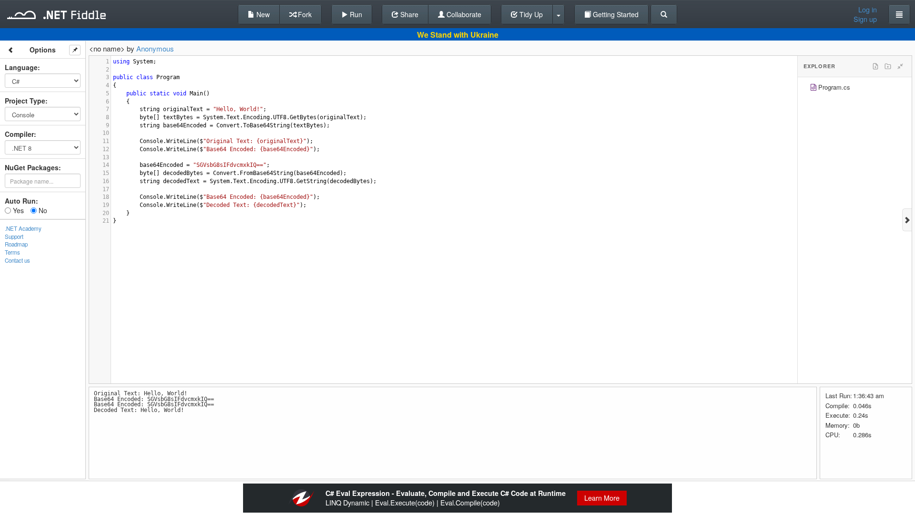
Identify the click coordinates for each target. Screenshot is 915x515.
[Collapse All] (900, 66)
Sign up (865, 19)
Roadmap (16, 244)
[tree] (855, 88)
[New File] (875, 66)
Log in (867, 9)
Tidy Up (530, 14)
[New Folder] (888, 66)
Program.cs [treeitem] (834, 87)
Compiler (19, 134)
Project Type (25, 100)
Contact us (17, 260)
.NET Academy (23, 228)
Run (355, 14)
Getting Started (615, 14)
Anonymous (155, 48)
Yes (17, 210)
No (42, 210)
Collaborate (463, 14)
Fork (304, 14)
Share (408, 14)
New (262, 14)
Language (21, 67)
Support (14, 236)
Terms (12, 252)
